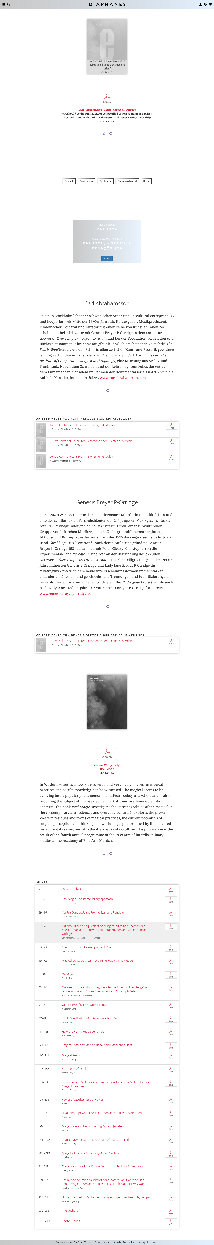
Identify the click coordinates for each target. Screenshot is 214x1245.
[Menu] (3, 4)
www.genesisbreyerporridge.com (67, 593)
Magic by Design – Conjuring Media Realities (90, 1153)
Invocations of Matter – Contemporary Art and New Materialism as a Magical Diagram (106, 1084)
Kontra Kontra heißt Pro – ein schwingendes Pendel (83, 425)
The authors (70, 1210)
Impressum (152, 1242)
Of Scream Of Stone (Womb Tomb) (84, 1004)
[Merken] (104, 133)
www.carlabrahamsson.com (123, 378)
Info (90, 1242)
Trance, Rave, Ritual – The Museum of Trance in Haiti (95, 1139)
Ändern (107, 258)
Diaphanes (107, 4)
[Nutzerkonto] (200, 4)
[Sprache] (205, 4)
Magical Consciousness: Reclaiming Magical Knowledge (97, 960)
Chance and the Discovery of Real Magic (87, 947)
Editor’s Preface (72, 888)
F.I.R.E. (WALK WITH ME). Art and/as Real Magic (91, 1018)
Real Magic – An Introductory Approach (87, 899)
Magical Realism (72, 1055)
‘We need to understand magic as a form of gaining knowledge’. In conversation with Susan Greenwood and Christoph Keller (104, 989)
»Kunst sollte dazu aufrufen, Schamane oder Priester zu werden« (91, 441)
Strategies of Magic (74, 1068)
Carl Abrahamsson (90, 109)
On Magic (68, 974)
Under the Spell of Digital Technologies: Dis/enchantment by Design (106, 1197)
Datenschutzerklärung (134, 1242)
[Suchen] (8, 4)
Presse (97, 1242)
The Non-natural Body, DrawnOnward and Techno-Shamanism (102, 1166)
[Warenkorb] (210, 4)
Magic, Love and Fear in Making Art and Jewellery (93, 1126)
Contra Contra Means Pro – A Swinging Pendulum (82, 456)
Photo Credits (71, 1221)
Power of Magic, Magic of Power (82, 1099)
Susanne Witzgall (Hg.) (107, 765)
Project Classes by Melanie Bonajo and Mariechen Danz (97, 1045)
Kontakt (117, 1242)
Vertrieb (107, 1242)
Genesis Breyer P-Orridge (120, 109)
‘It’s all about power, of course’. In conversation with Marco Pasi (102, 1113)
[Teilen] (110, 133)
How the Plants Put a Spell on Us (83, 1031)
